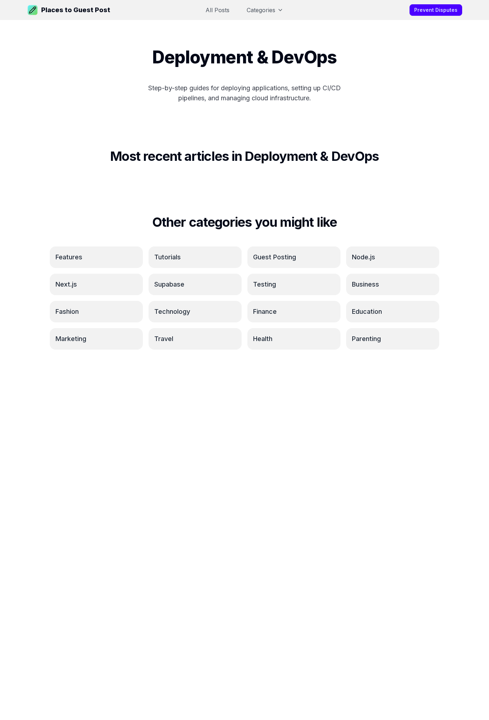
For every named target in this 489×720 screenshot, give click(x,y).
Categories (261, 10)
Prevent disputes (435, 10)
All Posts (217, 10)
